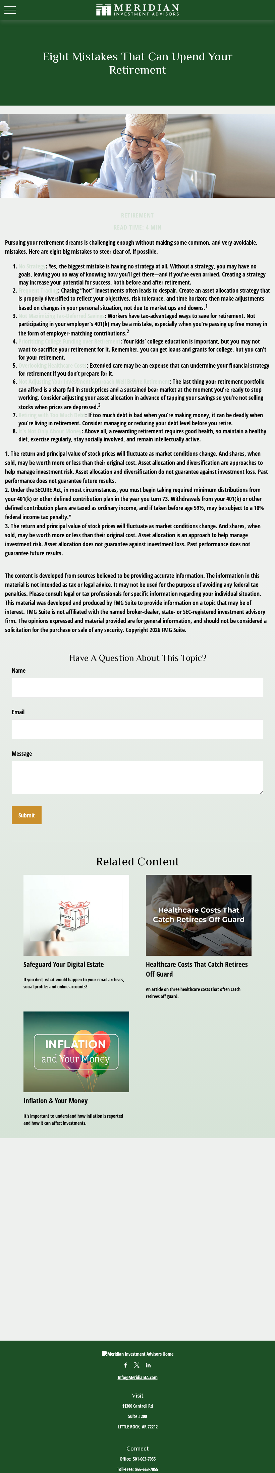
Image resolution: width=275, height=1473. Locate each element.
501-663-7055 (144, 1459)
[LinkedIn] (148, 1364)
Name (18, 670)
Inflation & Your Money (55, 1100)
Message (22, 753)
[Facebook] (125, 1364)
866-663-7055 (146, 1469)
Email (18, 712)
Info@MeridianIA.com (138, 1377)
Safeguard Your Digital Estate (63, 964)
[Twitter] (137, 1364)
